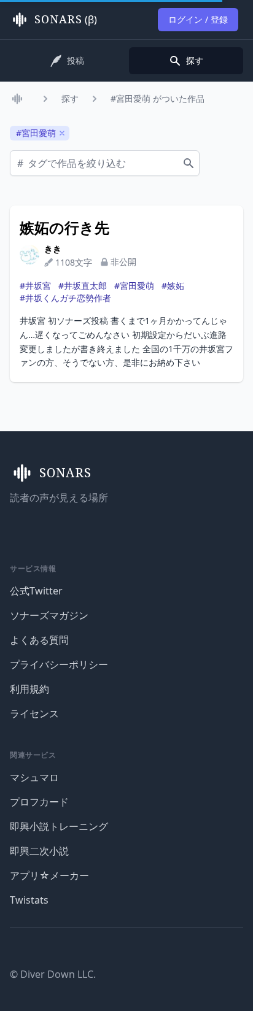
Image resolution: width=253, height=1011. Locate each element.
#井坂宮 (35, 285)
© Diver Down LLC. (53, 974)
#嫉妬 (173, 285)
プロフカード (39, 802)
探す (70, 98)
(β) (65, 19)
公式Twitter (36, 591)
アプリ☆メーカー (49, 875)
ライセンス (34, 713)
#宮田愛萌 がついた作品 (157, 98)
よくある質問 (39, 640)
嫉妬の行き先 (64, 227)
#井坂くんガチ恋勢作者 (65, 298)
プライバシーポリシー (59, 664)
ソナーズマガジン (49, 615)
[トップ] (19, 98)
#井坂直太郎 (82, 285)
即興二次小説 (39, 851)
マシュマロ (34, 777)
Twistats (29, 900)
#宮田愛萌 (134, 285)
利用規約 (29, 689)
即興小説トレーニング (59, 826)
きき (52, 249)
